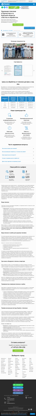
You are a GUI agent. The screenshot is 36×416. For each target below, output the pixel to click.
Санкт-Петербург (24, 364)
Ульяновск (31, 364)
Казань (9, 362)
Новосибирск (17, 369)
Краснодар (10, 371)
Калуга (9, 365)
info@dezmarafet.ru (25, 8)
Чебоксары (31, 368)
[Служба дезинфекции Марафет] (1, 30)
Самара (23, 362)
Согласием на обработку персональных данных (19, 414)
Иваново (9, 358)
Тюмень (30, 362)
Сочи (23, 373)
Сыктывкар (24, 376)
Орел (16, 372)
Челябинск (31, 369)
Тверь (30, 358)
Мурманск (17, 362)
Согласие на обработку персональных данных (21, 410)
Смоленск (24, 371)
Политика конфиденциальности (9, 410)
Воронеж (2, 371)
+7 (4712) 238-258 (24, 6)
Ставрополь (24, 374)
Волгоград (3, 368)
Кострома (10, 369)
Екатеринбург (3, 372)
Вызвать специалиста (18, 24)
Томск (30, 359)
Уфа (30, 365)
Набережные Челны (17, 365)
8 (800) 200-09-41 (24, 7)
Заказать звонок (14, 7)
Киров (9, 368)
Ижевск (9, 359)
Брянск (2, 362)
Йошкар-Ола (10, 361)
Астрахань (3, 359)
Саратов (23, 367)
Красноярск (10, 372)
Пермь (16, 376)
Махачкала (17, 359)
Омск (16, 370)
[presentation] (1, 70)
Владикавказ (3, 365)
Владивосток (3, 364)
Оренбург (17, 373)
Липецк (16, 358)
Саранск (23, 366)
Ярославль (31, 371)
